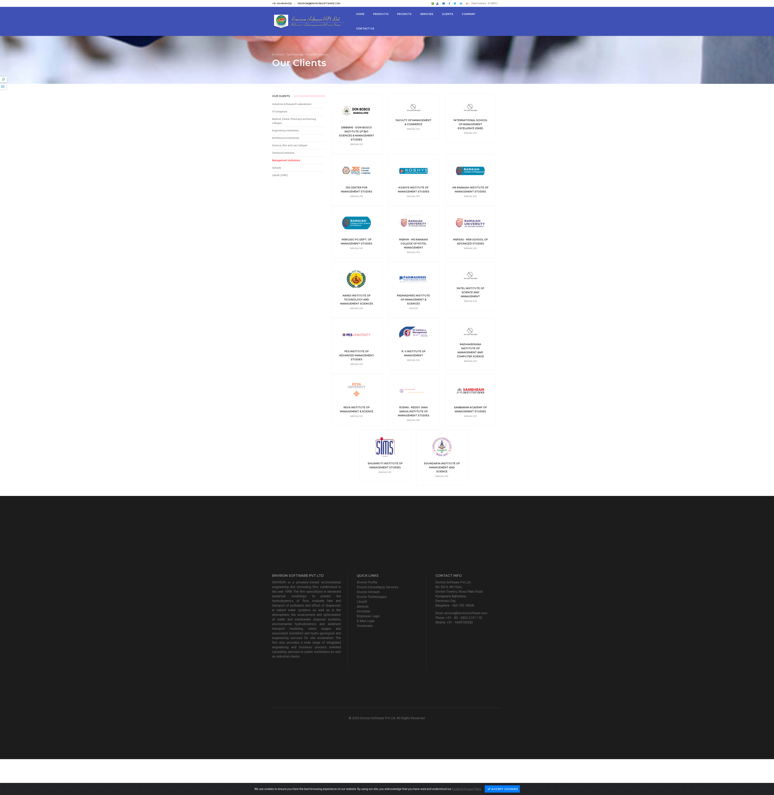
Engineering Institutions (285, 130)
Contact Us (365, 28)
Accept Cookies (504, 789)
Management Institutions (286, 160)
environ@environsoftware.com (319, 3)
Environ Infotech (368, 592)
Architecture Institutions (285, 138)
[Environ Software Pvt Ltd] (309, 21)
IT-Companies (279, 111)
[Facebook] (449, 3)
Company (468, 14)
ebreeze (363, 606)
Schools (276, 167)
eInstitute (363, 611)
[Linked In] (461, 3)
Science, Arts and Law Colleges (289, 145)
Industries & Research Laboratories (291, 104)
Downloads (365, 626)
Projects (404, 14)
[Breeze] (433, 3)
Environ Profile (367, 582)
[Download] (437, 3)
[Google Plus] (467, 3)
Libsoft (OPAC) (280, 175)
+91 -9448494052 (282, 3)
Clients (447, 14)
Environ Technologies (372, 597)
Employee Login (368, 616)
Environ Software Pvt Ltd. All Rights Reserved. (392, 718)
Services (426, 14)
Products (380, 14)
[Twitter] (455, 3)
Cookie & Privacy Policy (466, 789)
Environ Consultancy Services (377, 587)
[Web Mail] (443, 3)
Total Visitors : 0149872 (484, 3)
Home (360, 14)
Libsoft (362, 602)
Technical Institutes (283, 153)
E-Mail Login (366, 621)
